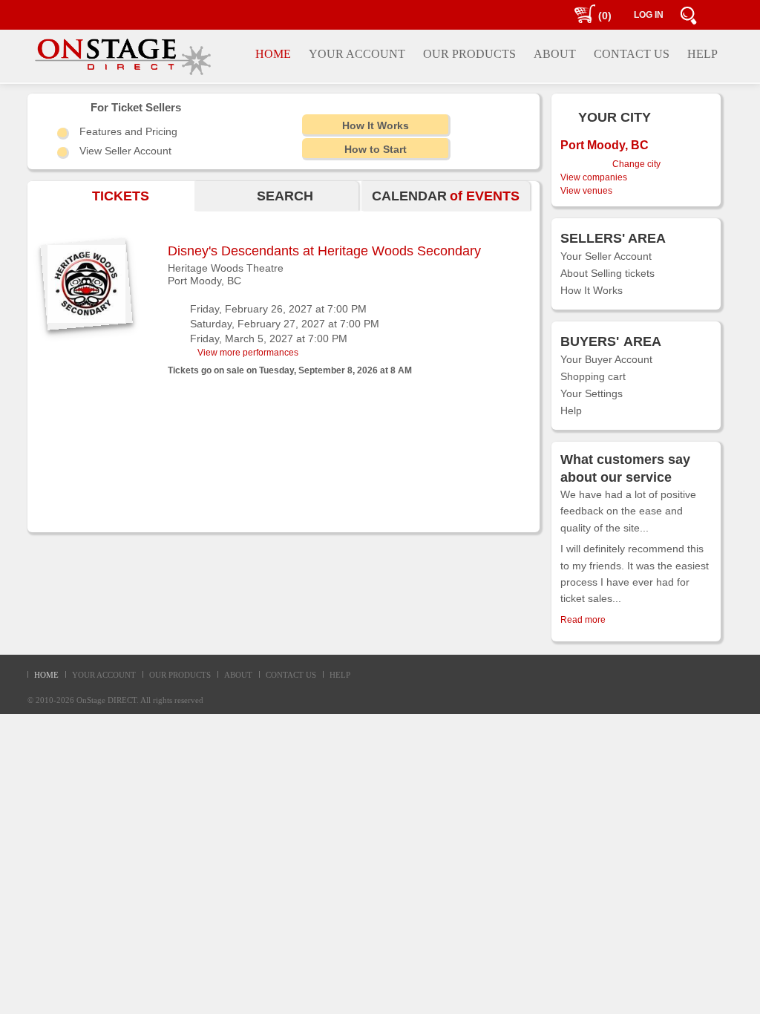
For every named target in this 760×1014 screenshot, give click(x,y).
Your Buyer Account (606, 359)
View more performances (247, 352)
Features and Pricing (128, 131)
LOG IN (649, 15)
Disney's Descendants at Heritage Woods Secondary (324, 250)
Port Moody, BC (204, 281)
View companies (593, 177)
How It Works (591, 290)
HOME (46, 674)
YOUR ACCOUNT (104, 674)
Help (571, 410)
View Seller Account (125, 151)
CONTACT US (291, 674)
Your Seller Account (606, 256)
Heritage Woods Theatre (226, 268)
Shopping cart (593, 376)
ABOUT (238, 674)
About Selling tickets (607, 273)
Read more (583, 620)
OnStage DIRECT (106, 700)
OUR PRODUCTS (180, 674)
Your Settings (591, 393)
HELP (340, 674)
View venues (586, 191)
